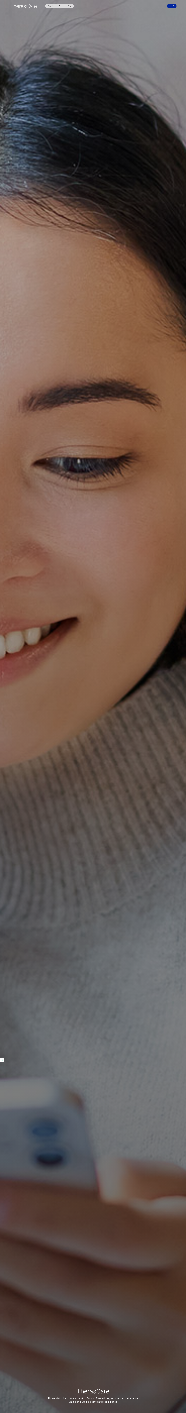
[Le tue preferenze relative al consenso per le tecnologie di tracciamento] (2, 1060)
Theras (61, 6)
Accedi (172, 6)
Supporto (50, 6)
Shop (69, 6)
